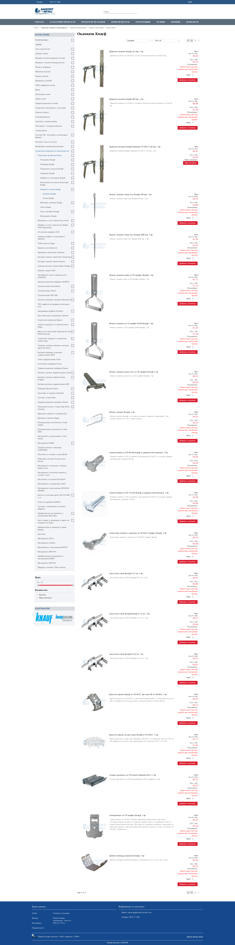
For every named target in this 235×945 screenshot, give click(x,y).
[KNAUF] (44, 618)
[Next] (72, 618)
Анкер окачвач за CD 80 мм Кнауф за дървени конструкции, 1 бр (138, 452)
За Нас (34, 913)
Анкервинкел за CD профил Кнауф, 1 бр (127, 815)
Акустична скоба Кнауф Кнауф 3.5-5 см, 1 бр (129, 614)
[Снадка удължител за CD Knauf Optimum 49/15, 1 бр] (94, 789)
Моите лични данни (195, 937)
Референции (143, 22)
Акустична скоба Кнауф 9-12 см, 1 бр (126, 573)
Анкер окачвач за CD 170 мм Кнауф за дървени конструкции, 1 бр (139, 493)
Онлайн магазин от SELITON (117, 943)
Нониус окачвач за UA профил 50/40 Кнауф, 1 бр (131, 323)
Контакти (192, 22)
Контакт (35, 918)
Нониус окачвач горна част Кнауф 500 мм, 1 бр (130, 194)
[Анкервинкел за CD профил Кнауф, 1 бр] (94, 841)
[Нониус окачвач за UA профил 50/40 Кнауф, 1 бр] (94, 362)
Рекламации (37, 923)
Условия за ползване (61, 913)
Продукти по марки (93, 22)
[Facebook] (195, 2)
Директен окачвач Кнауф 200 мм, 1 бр (126, 99)
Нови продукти (120, 22)
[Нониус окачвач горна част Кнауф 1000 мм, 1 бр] (94, 260)
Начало (39, 22)
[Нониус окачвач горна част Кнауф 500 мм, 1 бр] (94, 220)
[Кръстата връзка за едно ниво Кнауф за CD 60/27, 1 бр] (94, 753)
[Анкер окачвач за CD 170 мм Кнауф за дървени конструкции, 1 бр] (94, 518)
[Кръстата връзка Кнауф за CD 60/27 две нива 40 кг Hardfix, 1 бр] (94, 713)
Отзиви (161, 22)
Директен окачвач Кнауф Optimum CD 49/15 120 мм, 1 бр (134, 147)
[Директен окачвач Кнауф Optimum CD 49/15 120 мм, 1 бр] (94, 184)
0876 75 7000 (55, 2)
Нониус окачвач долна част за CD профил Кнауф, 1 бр (133, 372)
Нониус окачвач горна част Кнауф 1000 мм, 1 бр (131, 235)
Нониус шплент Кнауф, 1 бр (122, 412)
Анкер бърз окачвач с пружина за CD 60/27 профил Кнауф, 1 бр (137, 533)
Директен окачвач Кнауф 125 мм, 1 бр (126, 51)
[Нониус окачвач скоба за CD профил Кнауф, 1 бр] (94, 313)
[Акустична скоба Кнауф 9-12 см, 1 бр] (94, 593)
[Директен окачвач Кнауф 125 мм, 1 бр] (94, 89)
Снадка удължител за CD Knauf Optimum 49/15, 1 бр (132, 775)
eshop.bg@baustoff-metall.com (139, 912)
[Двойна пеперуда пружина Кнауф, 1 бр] (94, 872)
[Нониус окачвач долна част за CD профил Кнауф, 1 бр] (94, 396)
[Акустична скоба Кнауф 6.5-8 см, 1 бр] (94, 674)
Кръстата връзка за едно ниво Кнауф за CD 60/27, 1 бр (133, 735)
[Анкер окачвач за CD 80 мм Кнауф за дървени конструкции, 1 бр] (94, 478)
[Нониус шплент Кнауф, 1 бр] (94, 431)
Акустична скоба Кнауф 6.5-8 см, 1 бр (126, 654)
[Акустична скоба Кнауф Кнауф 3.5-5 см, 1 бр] (94, 634)
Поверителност (38, 928)
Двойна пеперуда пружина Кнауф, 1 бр (126, 856)
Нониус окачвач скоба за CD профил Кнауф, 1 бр (131, 275)
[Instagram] (199, 2)
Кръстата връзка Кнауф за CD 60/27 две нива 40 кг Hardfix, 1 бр (138, 694)
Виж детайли (190, 163)
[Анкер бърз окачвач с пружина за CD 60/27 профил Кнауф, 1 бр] (94, 555)
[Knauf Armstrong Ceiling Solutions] (64, 618)
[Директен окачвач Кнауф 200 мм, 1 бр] (94, 137)
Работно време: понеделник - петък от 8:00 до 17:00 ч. (62, 920)
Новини (175, 22)
